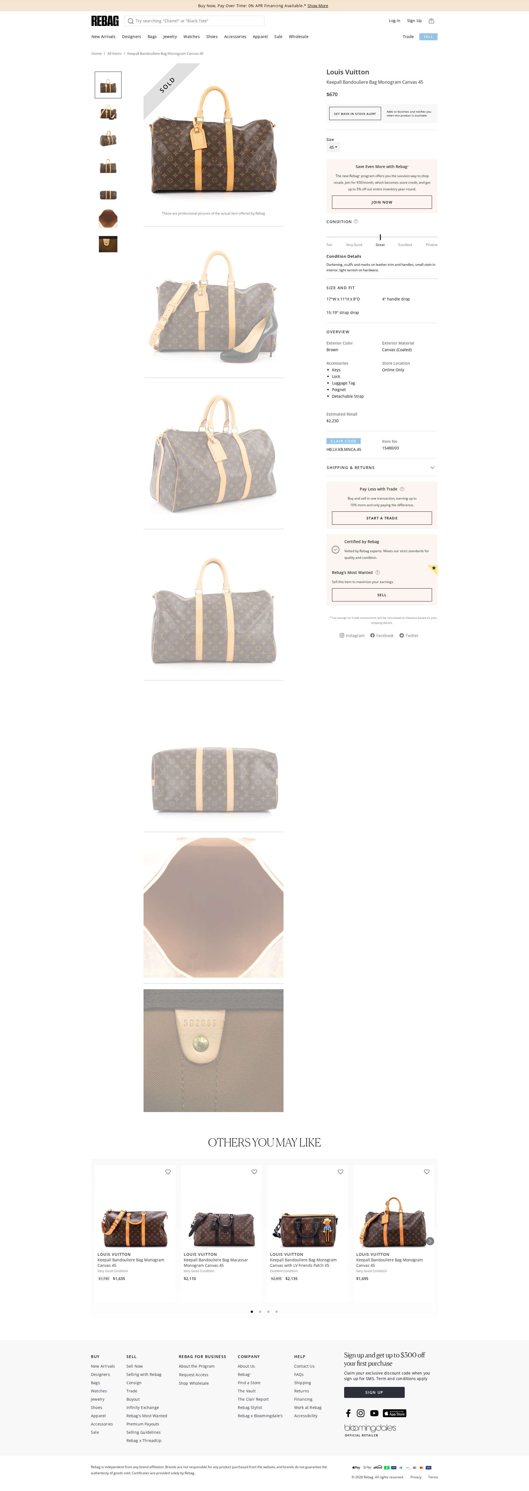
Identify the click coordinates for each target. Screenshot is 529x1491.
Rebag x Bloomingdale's (260, 1415)
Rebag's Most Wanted (147, 1415)
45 (332, 147)
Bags (152, 36)
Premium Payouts (143, 1424)
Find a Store (249, 1382)
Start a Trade (382, 518)
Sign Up (414, 20)
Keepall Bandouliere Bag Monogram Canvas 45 (374, 82)
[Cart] (431, 21)
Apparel (260, 36)
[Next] (430, 1241)
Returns (301, 1391)
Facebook (384, 635)
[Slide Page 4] (277, 1311)
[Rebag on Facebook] (349, 1413)
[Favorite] (168, 1172)
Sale (278, 36)
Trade (408, 36)
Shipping (302, 1382)
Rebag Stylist (250, 1407)
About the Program (197, 1366)
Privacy (416, 1477)
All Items (114, 53)
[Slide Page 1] (252, 1311)
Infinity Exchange (142, 1407)
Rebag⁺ (244, 1374)
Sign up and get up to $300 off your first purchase (384, 1359)
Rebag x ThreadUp (143, 1440)
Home (96, 53)
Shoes (212, 36)
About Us (246, 1366)
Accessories (235, 36)
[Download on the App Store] (394, 1413)
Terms (433, 1477)
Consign (134, 1382)
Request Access (194, 1374)
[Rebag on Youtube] (375, 1413)
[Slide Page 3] (268, 1311)
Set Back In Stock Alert (355, 114)
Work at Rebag (308, 1407)
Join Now (382, 202)
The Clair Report (253, 1399)
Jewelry (170, 36)
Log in (394, 20)
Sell (428, 36)
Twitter (412, 635)
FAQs (299, 1374)
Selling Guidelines (143, 1432)
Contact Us (304, 1366)
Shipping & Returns (351, 467)
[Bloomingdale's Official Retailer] (370, 1429)
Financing (303, 1399)
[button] (214, 133)
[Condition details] (356, 221)
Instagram (355, 635)
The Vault (247, 1391)
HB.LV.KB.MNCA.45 (343, 449)
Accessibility (306, 1415)
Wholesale (299, 36)
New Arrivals (103, 36)
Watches (191, 36)
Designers (131, 36)
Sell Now (134, 1366)
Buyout (133, 1399)
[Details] (402, 489)
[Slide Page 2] (260, 1311)
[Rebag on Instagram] (361, 1413)
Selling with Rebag (144, 1374)
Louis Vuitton (347, 72)
